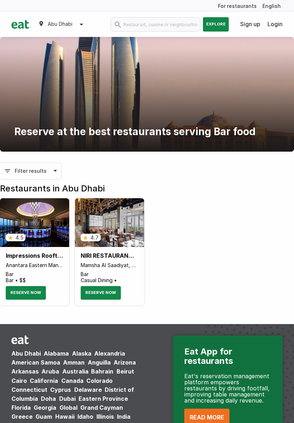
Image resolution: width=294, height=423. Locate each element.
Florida (21, 407)
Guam (43, 416)
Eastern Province (103, 398)
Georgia (45, 407)
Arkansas (25, 371)
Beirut (125, 371)
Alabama (56, 353)
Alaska (81, 353)
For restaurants (237, 6)
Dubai (67, 398)
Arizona (125, 362)
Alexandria (109, 353)
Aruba (50, 371)
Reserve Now (25, 292)
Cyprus (60, 389)
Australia (76, 371)
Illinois (105, 416)
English (271, 6)
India (124, 416)
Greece (22, 416)
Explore (216, 24)
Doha (48, 398)
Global (68, 407)
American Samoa (35, 362)
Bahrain (102, 371)
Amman (74, 362)
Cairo (19, 380)
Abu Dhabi (26, 353)
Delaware (88, 389)
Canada (72, 380)
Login (275, 24)
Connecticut (29, 389)
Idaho (85, 416)
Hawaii (65, 416)
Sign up (250, 24)
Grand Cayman (101, 407)
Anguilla (99, 362)
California (44, 380)
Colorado (99, 380)
